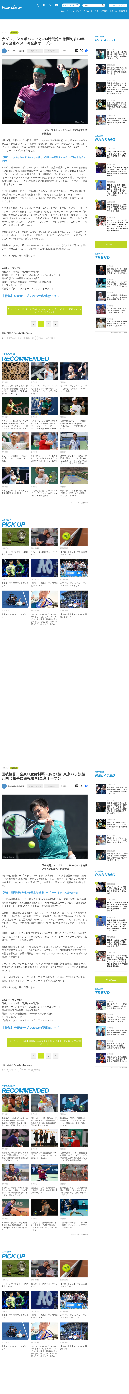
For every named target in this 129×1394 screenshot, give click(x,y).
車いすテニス (25, 1070)
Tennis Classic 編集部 (16, 51)
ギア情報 (104, 11)
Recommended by (76, 502)
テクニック (88, 11)
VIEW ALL (111, 245)
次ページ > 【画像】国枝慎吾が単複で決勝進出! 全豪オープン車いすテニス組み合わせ (44, 1042)
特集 (96, 11)
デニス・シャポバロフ (45, 338)
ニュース (64, 11)
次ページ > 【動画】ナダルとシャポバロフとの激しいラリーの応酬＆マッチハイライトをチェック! (45, 310)
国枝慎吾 (37, 1070)
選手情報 (14, 32)
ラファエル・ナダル (15, 338)
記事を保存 (51, 51)
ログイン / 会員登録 (118, 5)
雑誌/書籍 (123, 11)
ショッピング (76, 11)
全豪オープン (30, 338)
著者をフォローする (35, 51)
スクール (113, 11)
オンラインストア (69, 5)
